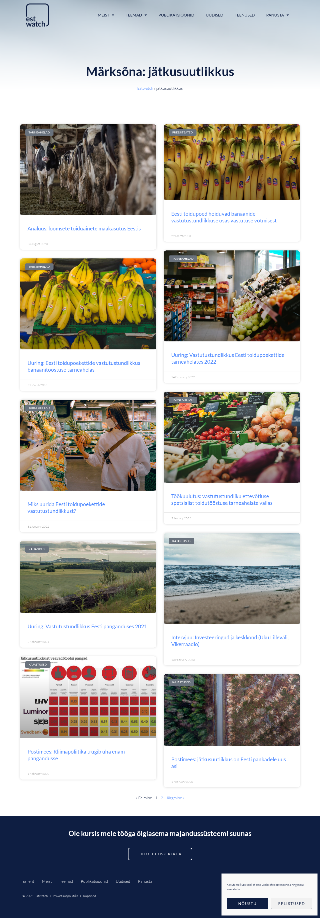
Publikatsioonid (176, 14)
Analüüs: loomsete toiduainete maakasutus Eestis (84, 228)
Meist (103, 14)
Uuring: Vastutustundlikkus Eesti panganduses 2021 (87, 626)
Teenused (245, 14)
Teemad (134, 14)
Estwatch (145, 88)
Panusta (275, 14)
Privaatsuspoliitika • (68, 896)
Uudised (214, 14)
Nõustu (247, 903)
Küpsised (89, 896)
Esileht (28, 881)
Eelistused (291, 903)
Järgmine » (175, 797)
